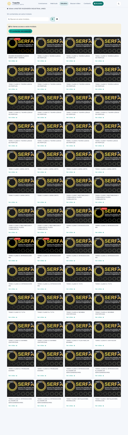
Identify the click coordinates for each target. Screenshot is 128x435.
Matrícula (53, 3)
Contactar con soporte (21, 31)
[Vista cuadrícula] (52, 19)
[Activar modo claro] (119, 3)
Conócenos (42, 3)
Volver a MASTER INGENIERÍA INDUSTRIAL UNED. (27, 9)
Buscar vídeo (75, 3)
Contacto (87, 3)
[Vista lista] (57, 19)
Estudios (64, 3)
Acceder (98, 3)
